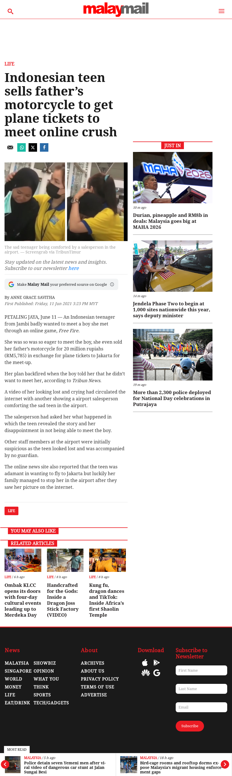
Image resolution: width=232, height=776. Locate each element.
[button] (112, 284)
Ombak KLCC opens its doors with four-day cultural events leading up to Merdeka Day (23, 600)
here (73, 268)
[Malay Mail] (116, 16)
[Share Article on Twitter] (33, 150)
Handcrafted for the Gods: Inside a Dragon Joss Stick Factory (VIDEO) (63, 600)
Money (13, 687)
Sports (42, 694)
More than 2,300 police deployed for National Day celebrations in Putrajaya (172, 398)
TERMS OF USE (97, 687)
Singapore (18, 671)
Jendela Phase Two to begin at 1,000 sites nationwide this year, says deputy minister (171, 309)
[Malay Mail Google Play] (156, 666)
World (13, 679)
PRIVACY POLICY (100, 679)
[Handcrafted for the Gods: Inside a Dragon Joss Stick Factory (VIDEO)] (65, 560)
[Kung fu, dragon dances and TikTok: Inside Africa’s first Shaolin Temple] (107, 560)
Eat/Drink (17, 702)
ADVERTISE (94, 694)
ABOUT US (92, 671)
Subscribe (189, 726)
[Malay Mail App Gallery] (145, 677)
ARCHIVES (92, 663)
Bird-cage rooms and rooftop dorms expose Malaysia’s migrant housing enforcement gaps (181, 767)
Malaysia (32, 758)
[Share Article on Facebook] (44, 150)
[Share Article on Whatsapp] (21, 150)
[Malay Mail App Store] (144, 666)
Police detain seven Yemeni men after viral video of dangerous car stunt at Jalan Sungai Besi (65, 767)
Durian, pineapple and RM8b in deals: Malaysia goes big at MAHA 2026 (170, 221)
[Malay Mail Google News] (156, 677)
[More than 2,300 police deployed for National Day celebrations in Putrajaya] (172, 354)
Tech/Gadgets (51, 702)
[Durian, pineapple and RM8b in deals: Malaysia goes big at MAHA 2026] (172, 177)
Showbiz (45, 663)
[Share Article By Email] (10, 150)
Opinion (44, 671)
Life (9, 64)
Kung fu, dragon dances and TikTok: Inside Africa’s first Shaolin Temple (106, 600)
